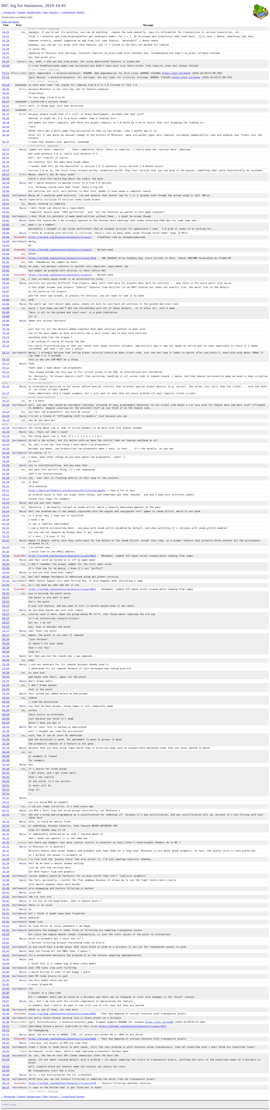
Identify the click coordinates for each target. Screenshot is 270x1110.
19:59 (5, 1059)
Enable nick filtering (10, 22)
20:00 (5, 1075)
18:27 (5, 101)
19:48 (5, 1005)
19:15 (5, 376)
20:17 (5, 1087)
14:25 (5, 53)
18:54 (5, 162)
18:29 (5, 131)
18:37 (5, 142)
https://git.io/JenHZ (159, 1022)
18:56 (5, 170)
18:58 (5, 178)
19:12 (5, 345)
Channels (21, 12)
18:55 (5, 166)
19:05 (5, 262)
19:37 (5, 850)
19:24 (5, 511)
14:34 (5, 65)
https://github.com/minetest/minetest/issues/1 (60, 237)
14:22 (5, 32)
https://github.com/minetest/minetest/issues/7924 (62, 258)
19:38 (5, 859)
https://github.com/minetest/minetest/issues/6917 (132, 1026)
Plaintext (81, 12)
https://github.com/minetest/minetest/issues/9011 (62, 556)
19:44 (5, 963)
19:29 (5, 677)
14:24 (5, 40)
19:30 (5, 731)
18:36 (5, 135)
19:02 (5, 212)
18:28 (5, 118)
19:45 (5, 980)
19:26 (5, 551)
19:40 (5, 876)
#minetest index (34, 12)
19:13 (5, 352)
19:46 (5, 997)
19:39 (5, 863)
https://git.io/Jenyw (186, 77)
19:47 (5, 1001)
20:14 (5, 1079)
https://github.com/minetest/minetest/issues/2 (60, 249)
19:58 (5, 1055)
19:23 (5, 494)
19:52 (5, 1043)
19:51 (5, 1026)
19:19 (5, 416)
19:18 (5, 405)
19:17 (5, 393)
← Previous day (8, 12)
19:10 (5, 329)
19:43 (5, 947)
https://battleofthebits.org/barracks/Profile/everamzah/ (67, 490)
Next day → (55, 12)
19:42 (5, 930)
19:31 (5, 773)
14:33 (5, 61)
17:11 (5, 73)
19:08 (5, 299)
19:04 (5, 228)
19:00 (5, 187)
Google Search (68, 12)
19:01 (5, 195)
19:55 (5, 1047)
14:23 (5, 36)
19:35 (5, 842)
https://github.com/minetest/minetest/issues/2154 (62, 1083)
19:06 (5, 283)
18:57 (5, 174)
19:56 (5, 1051)
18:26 (5, 89)
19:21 (5, 486)
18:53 (5, 149)
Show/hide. (54, 29)
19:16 (5, 383)
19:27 (5, 597)
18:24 (5, 85)
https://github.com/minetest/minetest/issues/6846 (62, 1013)
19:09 (5, 312)
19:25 (5, 528)
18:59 (5, 183)
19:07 (5, 287)
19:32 (5, 814)
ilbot (14, 1104)
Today (45, 12)
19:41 (5, 892)
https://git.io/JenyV (176, 73)
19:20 (5, 448)
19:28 (5, 639)
